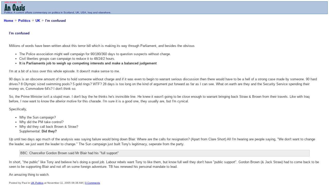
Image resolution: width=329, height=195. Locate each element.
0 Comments (92, 182)
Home (8, 21)
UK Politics (37, 182)
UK (37, 21)
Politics (8, 12)
